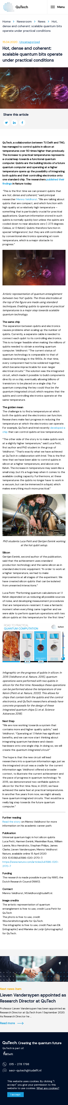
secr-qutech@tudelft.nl (25, 1070)
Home (6, 21)
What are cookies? (47, 1088)
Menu (61, 7)
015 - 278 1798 (19, 1064)
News (41, 21)
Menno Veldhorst (26, 199)
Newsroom (24, 21)
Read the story (11, 821)
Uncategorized (29, 42)
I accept (15, 1094)
